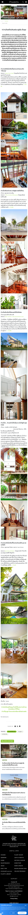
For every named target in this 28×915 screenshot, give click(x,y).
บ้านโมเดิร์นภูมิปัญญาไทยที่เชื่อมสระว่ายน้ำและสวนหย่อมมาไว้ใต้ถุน (14, 708)
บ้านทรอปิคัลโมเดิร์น (11, 731)
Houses (6, 21)
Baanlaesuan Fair (20, 868)
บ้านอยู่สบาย (20, 731)
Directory (17, 863)
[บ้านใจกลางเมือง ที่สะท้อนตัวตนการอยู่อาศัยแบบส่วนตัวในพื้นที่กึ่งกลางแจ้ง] (14, 751)
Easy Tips (4, 868)
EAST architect (8, 316)
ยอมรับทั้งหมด (22, 913)
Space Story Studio (9, 73)
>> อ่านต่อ (11, 207)
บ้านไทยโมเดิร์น (4, 734)
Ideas (2, 866)
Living (4, 760)
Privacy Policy (14, 898)
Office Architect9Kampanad (11, 195)
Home (2, 21)
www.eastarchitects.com (18, 316)
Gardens (3, 857)
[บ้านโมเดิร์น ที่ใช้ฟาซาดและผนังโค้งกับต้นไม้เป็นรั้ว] (14, 810)
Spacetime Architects (10, 551)
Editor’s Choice (19, 860)
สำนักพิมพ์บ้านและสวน (6, 871)
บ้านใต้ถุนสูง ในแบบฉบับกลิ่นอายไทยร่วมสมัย (14, 711)
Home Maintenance (5, 862)
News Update (18, 866)
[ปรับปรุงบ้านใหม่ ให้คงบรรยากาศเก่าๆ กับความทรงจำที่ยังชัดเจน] (14, 781)
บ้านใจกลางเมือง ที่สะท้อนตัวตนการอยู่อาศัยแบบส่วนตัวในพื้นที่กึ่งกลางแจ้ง (13, 764)
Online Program (19, 871)
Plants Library (6, 874)
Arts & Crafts (19, 857)
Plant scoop (18, 855)
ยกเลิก (13, 913)
